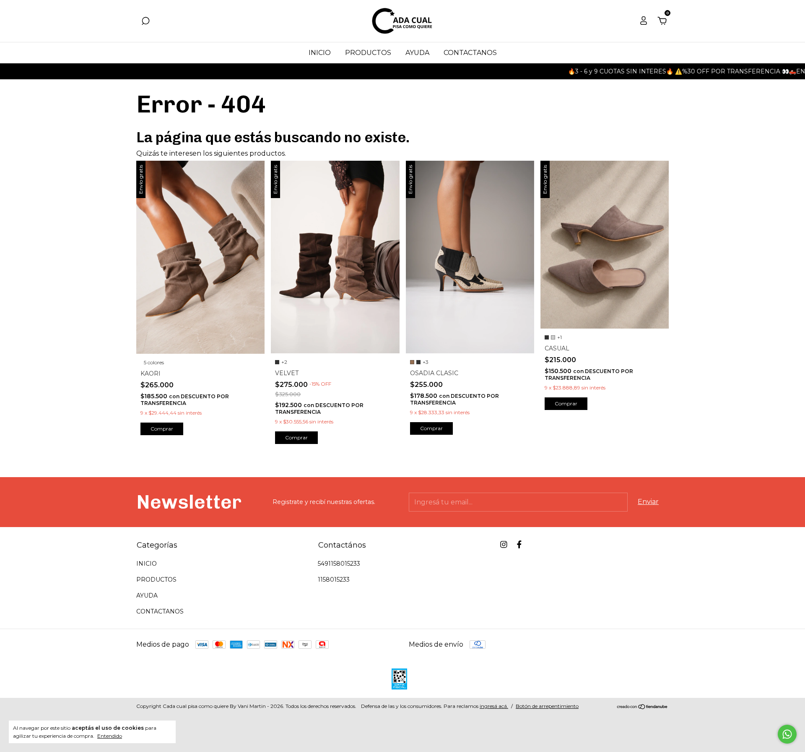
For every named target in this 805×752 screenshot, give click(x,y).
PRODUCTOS (368, 53)
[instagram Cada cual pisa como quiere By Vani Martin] (504, 544)
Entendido (109, 736)
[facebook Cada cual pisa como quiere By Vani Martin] (519, 544)
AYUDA (417, 53)
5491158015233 (339, 563)
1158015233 (334, 579)
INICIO (320, 53)
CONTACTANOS (470, 53)
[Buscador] (145, 21)
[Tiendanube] (642, 707)
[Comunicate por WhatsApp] (787, 734)
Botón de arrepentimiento (547, 706)
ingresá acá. (494, 706)
